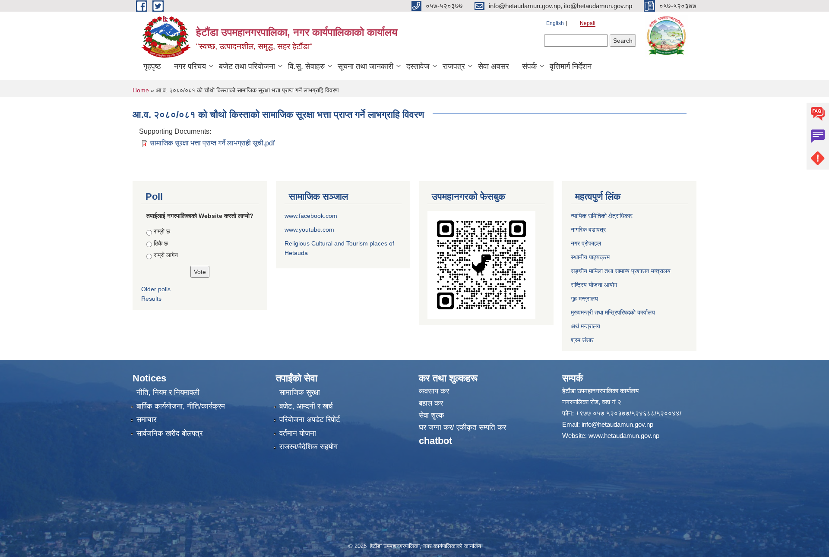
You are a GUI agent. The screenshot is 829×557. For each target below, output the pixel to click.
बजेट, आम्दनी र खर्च (306, 406)
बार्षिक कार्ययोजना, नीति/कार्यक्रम (180, 406)
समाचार (146, 419)
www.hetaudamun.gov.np (624, 435)
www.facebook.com (311, 215)
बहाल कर (431, 403)
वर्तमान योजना (297, 433)
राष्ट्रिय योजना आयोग (594, 284)
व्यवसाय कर (434, 391)
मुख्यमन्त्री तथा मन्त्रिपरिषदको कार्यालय (613, 312)
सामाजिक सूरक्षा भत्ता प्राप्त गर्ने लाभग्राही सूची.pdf (212, 143)
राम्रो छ (162, 231)
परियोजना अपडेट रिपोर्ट (309, 419)
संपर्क (529, 66)
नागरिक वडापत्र (588, 229)
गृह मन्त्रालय (584, 298)
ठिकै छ (161, 243)
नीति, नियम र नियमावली (167, 392)
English (555, 23)
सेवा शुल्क (431, 415)
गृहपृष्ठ (152, 66)
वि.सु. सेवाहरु (306, 66)
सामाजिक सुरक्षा (299, 392)
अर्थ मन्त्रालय (585, 326)
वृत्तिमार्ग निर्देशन (571, 66)
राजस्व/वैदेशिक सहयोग (308, 447)
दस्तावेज (418, 66)
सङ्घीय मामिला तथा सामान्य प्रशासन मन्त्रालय (621, 270)
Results (151, 298)
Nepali (587, 23)
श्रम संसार (582, 340)
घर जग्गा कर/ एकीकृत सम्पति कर (462, 427)
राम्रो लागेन (166, 255)
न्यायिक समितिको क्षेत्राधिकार (602, 215)
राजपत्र (454, 66)
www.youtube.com (309, 229)
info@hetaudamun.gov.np (617, 424)
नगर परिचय (190, 66)
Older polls (156, 289)
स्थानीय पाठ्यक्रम (590, 257)
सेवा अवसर (493, 66)
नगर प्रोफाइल (586, 243)
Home (141, 90)
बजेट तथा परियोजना (247, 66)
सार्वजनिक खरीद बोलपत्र (169, 433)
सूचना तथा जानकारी (365, 66)
